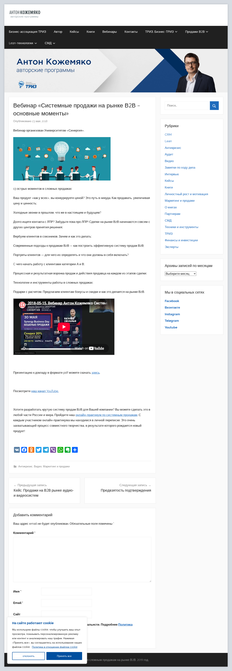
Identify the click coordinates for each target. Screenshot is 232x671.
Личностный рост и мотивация (186, 194)
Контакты (131, 31)
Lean (168, 141)
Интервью (172, 174)
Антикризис (25, 466)
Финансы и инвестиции (181, 240)
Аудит (169, 154)
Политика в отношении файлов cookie (54, 646)
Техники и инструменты (181, 227)
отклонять (28, 656)
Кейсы (74, 31)
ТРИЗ (169, 233)
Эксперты (171, 247)
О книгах (171, 207)
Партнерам (172, 214)
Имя (17, 591)
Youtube (171, 327)
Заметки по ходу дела (180, 167)
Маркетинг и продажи (56, 466)
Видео (38, 466)
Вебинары (109, 31)
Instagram (172, 314)
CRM (168, 134)
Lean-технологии (21, 43)
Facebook (172, 301)
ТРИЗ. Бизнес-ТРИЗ (159, 31)
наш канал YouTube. (45, 391)
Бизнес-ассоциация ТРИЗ (27, 31)
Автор (58, 31)
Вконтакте (172, 307)
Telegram (172, 320)
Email (18, 603)
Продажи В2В (195, 31)
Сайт (16, 614)
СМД (48, 43)
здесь (96, 372)
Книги (91, 31)
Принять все (64, 656)
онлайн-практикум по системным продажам (106, 415)
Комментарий (24, 533)
